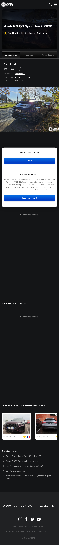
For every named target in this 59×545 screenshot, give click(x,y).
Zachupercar (20, 74)
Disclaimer (30, 537)
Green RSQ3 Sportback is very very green (25, 461)
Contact (27, 505)
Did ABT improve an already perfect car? (24, 466)
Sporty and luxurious (15, 471)
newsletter (47, 505)
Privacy (44, 531)
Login (29, 160)
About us (10, 505)
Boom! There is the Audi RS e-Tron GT (23, 456)
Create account (29, 198)
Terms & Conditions (20, 531)
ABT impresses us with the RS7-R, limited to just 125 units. (30, 477)
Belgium (28, 77)
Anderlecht (19, 77)
